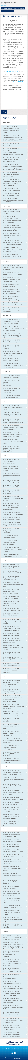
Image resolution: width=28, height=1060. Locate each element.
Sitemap (22, 1057)
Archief (6, 118)
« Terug (4, 112)
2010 (14, 118)
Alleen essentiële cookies (7, 11)
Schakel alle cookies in (7, 8)
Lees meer (3, 5)
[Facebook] (12, 1053)
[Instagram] (15, 1053)
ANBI (9, 1058)
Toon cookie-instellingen (19, 8)
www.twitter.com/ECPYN (16, 82)
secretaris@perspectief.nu (21, 1048)
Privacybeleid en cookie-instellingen (10, 1057)
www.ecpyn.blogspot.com (12, 71)
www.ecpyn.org (7, 91)
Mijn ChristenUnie (16, 1058)
